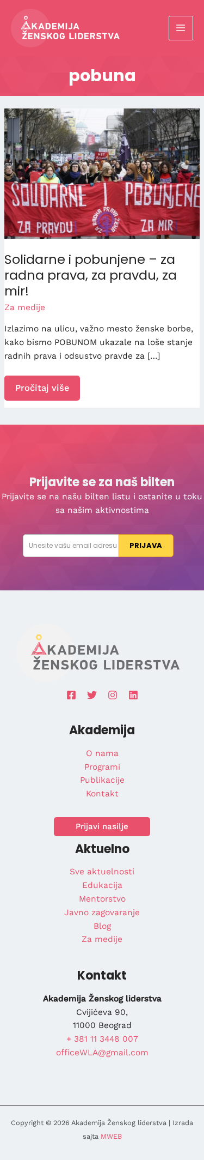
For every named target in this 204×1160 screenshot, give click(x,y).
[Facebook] (71, 695)
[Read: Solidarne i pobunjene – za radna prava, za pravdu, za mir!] (101, 173)
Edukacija (102, 885)
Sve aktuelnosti (102, 872)
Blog (102, 926)
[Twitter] (92, 695)
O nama (102, 753)
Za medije (24, 307)
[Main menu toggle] (181, 28)
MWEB (111, 1136)
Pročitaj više (42, 391)
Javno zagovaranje (102, 912)
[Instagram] (113, 695)
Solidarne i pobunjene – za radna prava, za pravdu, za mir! (90, 275)
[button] (102, 826)
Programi (102, 767)
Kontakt (102, 794)
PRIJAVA (145, 545)
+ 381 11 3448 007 (102, 1039)
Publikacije (102, 780)
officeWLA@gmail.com (102, 1053)
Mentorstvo (102, 899)
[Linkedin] (133, 695)
